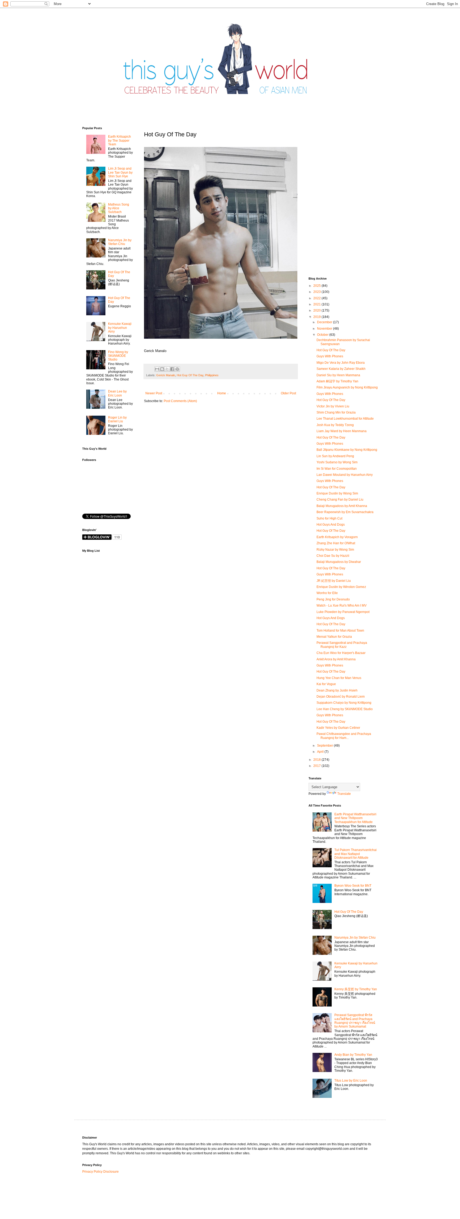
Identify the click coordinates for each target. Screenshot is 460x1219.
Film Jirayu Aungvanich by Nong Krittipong (347, 387)
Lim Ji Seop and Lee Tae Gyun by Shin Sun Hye (120, 172)
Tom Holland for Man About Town (340, 630)
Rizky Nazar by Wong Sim (335, 549)
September (325, 745)
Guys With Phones (330, 356)
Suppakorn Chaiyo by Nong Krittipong (344, 703)
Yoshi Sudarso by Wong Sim (337, 462)
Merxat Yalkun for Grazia (334, 637)
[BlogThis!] (162, 369)
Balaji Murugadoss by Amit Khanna (342, 506)
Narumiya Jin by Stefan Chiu (120, 242)
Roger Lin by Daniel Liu (117, 419)
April (321, 752)
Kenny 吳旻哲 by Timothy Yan (355, 989)
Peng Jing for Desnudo (333, 599)
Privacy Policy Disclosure (100, 1171)
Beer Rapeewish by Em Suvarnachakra (345, 512)
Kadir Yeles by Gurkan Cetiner (338, 728)
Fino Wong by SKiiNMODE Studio (118, 356)
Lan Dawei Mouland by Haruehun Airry (345, 475)
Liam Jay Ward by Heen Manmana (342, 431)
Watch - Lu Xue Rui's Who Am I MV (342, 605)
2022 (317, 298)
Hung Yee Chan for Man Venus (339, 678)
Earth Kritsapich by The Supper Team (119, 140)
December (325, 322)
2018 (317, 760)
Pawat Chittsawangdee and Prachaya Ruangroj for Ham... (344, 735)
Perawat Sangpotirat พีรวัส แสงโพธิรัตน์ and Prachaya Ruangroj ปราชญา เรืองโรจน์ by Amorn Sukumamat (354, 1020)
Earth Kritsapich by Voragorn (337, 537)
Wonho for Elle (327, 593)
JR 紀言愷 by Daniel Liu (334, 581)
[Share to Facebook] (172, 369)
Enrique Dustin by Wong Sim (337, 493)
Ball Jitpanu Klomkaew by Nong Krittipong (347, 450)
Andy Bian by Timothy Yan (353, 1055)
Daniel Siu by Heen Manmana (338, 375)
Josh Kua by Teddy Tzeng (335, 425)
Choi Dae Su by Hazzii (333, 556)
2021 (317, 304)
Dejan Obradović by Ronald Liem (341, 696)
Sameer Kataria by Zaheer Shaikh (341, 369)
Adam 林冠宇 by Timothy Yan (337, 381)
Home (221, 393)
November (325, 328)
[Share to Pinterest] (177, 369)
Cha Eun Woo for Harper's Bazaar (341, 653)
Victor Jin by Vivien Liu (333, 406)
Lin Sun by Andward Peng (335, 456)
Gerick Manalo (165, 375)
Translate (344, 794)
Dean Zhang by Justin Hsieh (337, 690)
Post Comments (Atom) (180, 401)
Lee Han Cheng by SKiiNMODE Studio (345, 709)
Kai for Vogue (326, 684)
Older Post (288, 393)
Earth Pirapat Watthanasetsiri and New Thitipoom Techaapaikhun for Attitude (355, 818)
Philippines (212, 375)
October (323, 335)
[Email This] (157, 369)
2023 (317, 292)
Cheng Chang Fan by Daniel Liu (340, 499)
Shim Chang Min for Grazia (336, 412)
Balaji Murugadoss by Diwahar (339, 562)
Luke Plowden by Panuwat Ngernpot (343, 612)
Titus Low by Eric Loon (350, 1080)
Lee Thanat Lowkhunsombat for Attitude (345, 418)
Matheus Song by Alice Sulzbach (118, 208)
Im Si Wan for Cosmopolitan (337, 469)
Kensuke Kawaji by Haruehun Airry (120, 327)
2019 (317, 317)
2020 (317, 310)
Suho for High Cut (329, 518)
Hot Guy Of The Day (190, 375)
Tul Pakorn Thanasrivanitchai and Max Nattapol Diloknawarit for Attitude (355, 854)
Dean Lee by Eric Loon (117, 393)
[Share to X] (167, 369)
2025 (317, 286)
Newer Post (153, 393)
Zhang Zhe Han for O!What (336, 543)
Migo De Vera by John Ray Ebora (341, 363)
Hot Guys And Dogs (331, 524)
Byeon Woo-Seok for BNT (352, 885)
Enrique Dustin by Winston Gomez (341, 587)
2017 (317, 766)
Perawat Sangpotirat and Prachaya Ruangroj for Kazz (342, 644)
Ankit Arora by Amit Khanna (336, 659)
